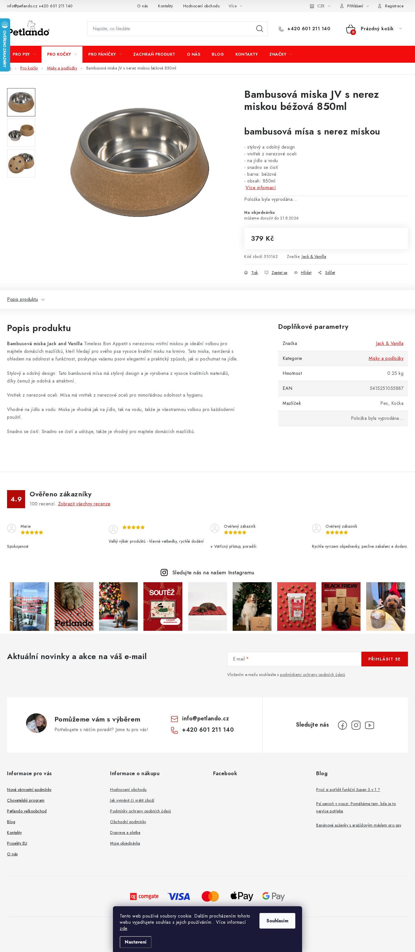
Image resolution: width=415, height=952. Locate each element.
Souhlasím (277, 921)
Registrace (394, 6)
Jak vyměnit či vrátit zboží (132, 800)
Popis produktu (22, 299)
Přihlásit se (384, 659)
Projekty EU (17, 843)
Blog (11, 822)
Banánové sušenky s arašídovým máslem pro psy (358, 825)
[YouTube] (369, 725)
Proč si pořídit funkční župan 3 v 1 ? (348, 789)
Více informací (261, 187)
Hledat (260, 28)
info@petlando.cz (22, 6)
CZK (321, 6)
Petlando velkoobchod (27, 811)
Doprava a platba (125, 832)
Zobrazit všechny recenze (84, 504)
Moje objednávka (125, 843)
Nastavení (136, 942)
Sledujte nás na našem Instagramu (213, 572)
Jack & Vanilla (314, 256)
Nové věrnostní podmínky (29, 789)
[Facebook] (342, 725)
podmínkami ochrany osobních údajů (312, 674)
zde (123, 928)
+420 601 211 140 (56, 6)
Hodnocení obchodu (201, 6)
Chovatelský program (26, 800)
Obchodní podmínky (128, 822)
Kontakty (165, 6)
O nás (142, 6)
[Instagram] (356, 725)
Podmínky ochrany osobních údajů (140, 811)
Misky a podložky (386, 358)
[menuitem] (24, 54)
